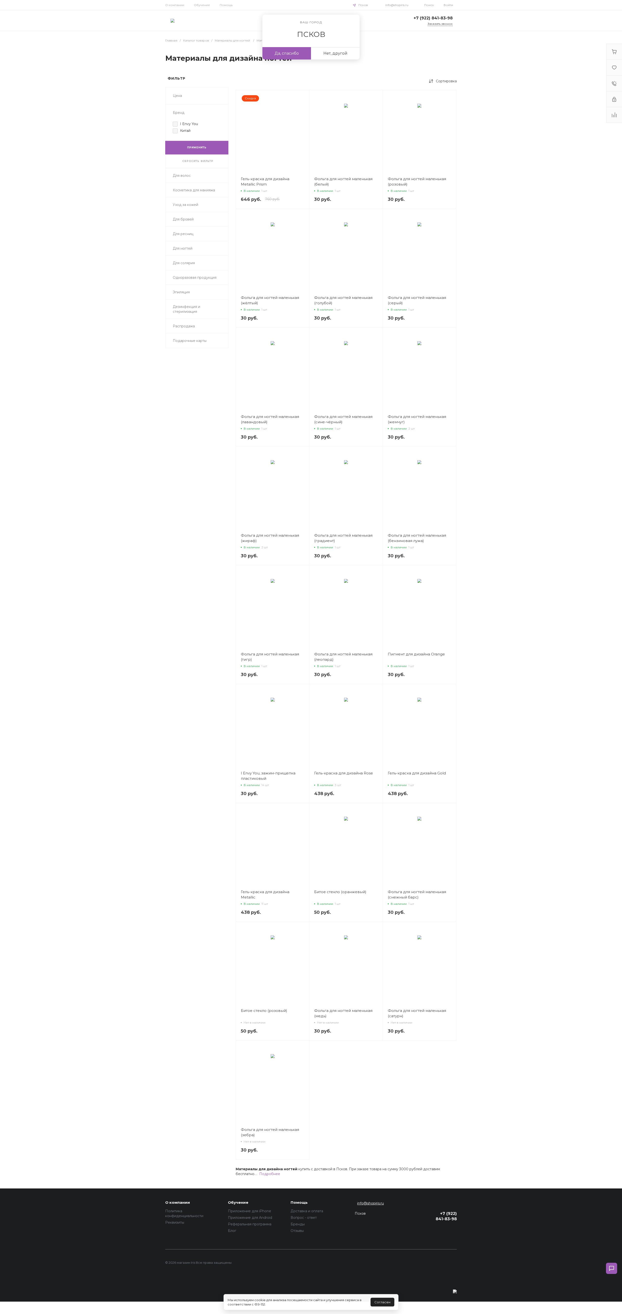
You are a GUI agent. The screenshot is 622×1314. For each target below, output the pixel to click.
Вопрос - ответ (304, 1217)
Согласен (382, 1302)
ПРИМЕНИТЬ (197, 147)
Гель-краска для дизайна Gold (417, 773)
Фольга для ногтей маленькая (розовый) (417, 182)
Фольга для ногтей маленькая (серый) (417, 300)
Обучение (202, 5)
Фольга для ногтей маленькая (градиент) (343, 538)
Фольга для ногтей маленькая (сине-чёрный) (343, 419)
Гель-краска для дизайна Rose (343, 773)
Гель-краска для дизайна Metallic (265, 894)
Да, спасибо (287, 53)
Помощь (226, 5)
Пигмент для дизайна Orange (416, 654)
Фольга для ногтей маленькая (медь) (343, 1013)
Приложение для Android (250, 1217)
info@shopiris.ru (396, 5)
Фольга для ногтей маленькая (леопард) (343, 657)
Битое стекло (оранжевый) (340, 892)
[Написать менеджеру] (611, 1268)
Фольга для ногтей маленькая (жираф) (270, 538)
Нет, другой (335, 53)
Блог (232, 1231)
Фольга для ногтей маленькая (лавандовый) (270, 419)
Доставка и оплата (307, 1211)
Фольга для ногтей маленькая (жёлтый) (270, 300)
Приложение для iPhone (249, 1211)
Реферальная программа (249, 1224)
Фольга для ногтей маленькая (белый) (343, 182)
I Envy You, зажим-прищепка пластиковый (268, 776)
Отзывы (297, 1231)
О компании (174, 5)
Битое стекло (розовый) (264, 1010)
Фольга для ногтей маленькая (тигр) (270, 657)
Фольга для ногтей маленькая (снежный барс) (417, 894)
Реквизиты (174, 1222)
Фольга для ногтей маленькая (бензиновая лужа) (417, 538)
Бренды (298, 1224)
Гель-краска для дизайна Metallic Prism (265, 182)
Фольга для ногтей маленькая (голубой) (343, 300)
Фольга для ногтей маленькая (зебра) (270, 1132)
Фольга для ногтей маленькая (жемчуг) (417, 419)
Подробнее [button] (269, 1174)
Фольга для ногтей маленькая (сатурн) (417, 1013)
